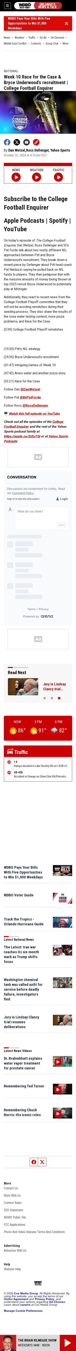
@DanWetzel (30, 389)
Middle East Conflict (15, 43)
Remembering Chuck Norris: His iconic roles (22, 1112)
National (11, 71)
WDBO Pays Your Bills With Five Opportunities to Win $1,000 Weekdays (29, 23)
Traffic (31, 37)
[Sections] (7, 5)
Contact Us (11, 1188)
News (7, 37)
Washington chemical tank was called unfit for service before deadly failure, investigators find (23, 989)
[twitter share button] (17, 142)
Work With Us (12, 1195)
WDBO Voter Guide (18, 895)
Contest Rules (12, 1203)
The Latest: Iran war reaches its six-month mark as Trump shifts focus (21, 954)
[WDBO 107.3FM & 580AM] (38, 6)
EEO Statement (13, 1210)
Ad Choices (57, 1301)
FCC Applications (14, 1225)
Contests (36, 43)
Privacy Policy (44, 1299)
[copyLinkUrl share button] (36, 142)
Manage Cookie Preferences (23, 1310)
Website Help (12, 1269)
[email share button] (26, 142)
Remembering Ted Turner (24, 1086)
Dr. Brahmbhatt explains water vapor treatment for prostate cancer (23, 1063)
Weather (19, 37)
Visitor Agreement (16, 1299)
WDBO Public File (15, 1217)
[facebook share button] (7, 142)
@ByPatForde (30, 397)
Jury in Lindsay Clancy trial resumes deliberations (21, 1022)
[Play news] (16, 177)
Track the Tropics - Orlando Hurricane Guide (24, 921)
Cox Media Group (26, 1293)
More (66, 43)
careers (25, 1304)
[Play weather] (36, 177)
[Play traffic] (58, 177)
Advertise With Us (15, 1250)
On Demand (57, 37)
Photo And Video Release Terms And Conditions (34, 1232)
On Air (43, 37)
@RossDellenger (35, 405)
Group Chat (52, 43)
